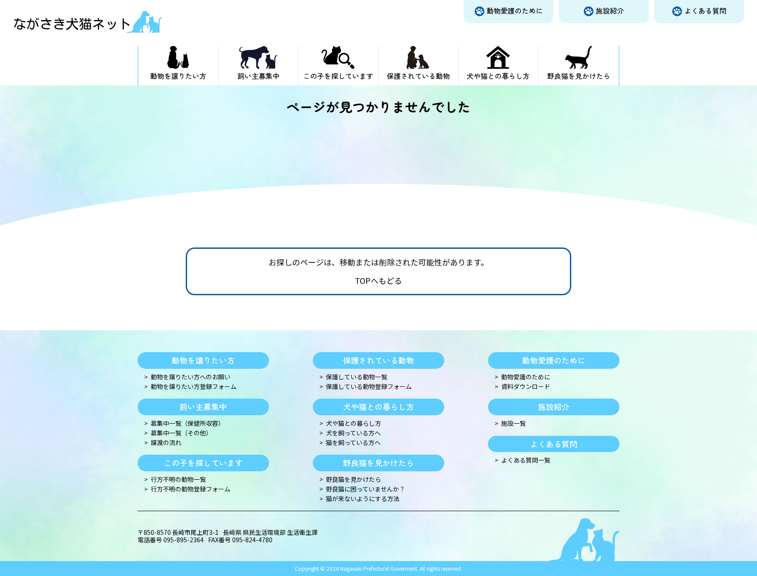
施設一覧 (513, 423)
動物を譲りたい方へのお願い (190, 377)
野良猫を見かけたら (578, 76)
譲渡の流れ (166, 442)
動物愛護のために (515, 10)
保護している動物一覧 (356, 377)
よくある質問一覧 (525, 460)
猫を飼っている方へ (353, 442)
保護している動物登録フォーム (369, 386)
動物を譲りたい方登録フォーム (194, 386)
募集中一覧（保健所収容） (187, 423)
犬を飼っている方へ (353, 433)
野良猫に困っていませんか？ (365, 489)
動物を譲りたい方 (178, 76)
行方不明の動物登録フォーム (190, 489)
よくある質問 (705, 10)
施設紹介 (610, 10)
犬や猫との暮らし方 (498, 76)
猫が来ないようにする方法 (363, 498)
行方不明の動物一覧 (178, 479)
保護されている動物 (418, 76)
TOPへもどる (378, 281)
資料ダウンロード (525, 386)
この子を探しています (338, 76)
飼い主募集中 (258, 76)
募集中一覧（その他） (181, 433)
